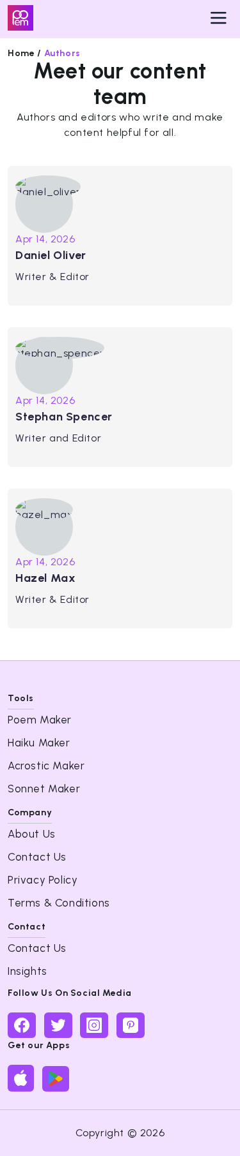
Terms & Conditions (59, 902)
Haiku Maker (39, 742)
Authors (62, 53)
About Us (32, 833)
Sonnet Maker (44, 788)
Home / (25, 53)
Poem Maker (40, 719)
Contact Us (37, 856)
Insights (27, 971)
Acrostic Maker (46, 765)
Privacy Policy (42, 879)
